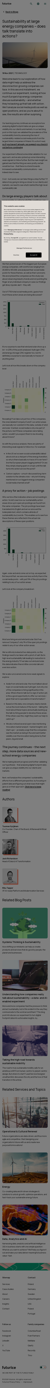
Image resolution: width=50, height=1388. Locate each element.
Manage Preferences (24, 248)
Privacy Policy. (8, 234)
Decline (16, 255)
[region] (25, 230)
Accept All (33, 255)
